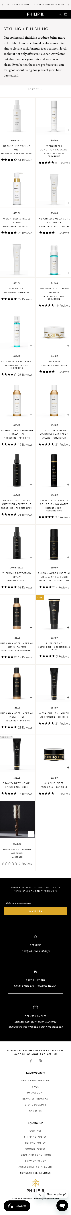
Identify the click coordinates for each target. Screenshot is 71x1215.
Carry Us (35, 1110)
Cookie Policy (35, 1149)
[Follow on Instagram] (40, 1061)
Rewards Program (35, 1098)
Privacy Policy (35, 1161)
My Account (35, 1092)
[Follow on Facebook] (31, 1061)
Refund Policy (35, 1143)
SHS (57, 1198)
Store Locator (35, 1104)
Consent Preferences (35, 1173)
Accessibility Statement (36, 1167)
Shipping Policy (35, 1137)
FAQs (35, 1086)
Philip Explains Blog (35, 1080)
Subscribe (36, 910)
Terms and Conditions (35, 1155)
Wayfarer (48, 1198)
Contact (35, 1130)
